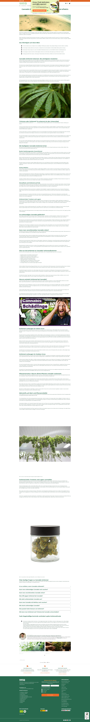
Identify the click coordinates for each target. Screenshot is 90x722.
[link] (45, 6)
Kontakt (62, 685)
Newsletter (63, 684)
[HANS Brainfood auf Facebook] (19, 0)
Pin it (49, 662)
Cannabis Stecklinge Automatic (26, 696)
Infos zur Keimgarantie (45, 672)
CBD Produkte (23, 699)
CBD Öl (21, 702)
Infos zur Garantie (62, 673)
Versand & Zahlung (65, 694)
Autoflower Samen (23, 693)
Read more (21, 653)
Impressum (63, 690)
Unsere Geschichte (65, 682)
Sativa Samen (22, 694)
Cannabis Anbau (23, 5)
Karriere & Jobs (64, 688)
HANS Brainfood (27, 720)
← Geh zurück (22, 660)
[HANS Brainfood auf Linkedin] (23, 0)
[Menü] (88, 712)
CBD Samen (22, 701)
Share (45, 662)
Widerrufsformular (65, 697)
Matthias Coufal (29, 634)
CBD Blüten (22, 700)
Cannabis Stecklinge (24, 695)
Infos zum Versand (27, 672)
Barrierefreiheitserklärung (66, 699)
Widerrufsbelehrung (65, 696)
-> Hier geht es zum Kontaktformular (26, 688)
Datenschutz (63, 693)
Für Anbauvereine (64, 703)
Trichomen (35, 122)
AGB (62, 691)
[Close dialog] (58, 1)
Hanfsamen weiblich (24, 692)
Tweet (42, 662)
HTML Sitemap (64, 706)
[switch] (87, 718)
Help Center (63, 687)
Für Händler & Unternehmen (64, 701)
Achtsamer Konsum (65, 704)
